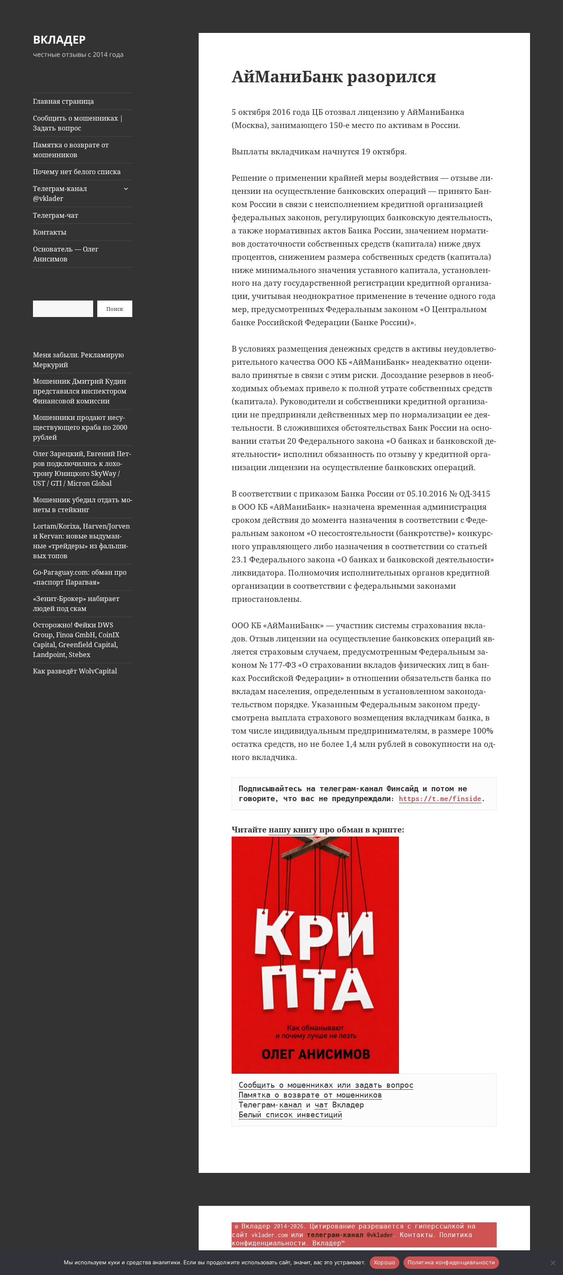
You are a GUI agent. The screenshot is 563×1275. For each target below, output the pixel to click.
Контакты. (418, 1234)
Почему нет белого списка (77, 171)
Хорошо (385, 1262)
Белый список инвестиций (290, 1115)
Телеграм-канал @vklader (60, 193)
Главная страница (63, 101)
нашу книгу (293, 829)
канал (290, 1105)
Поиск (114, 308)
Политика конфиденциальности (451, 1262)
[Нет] (553, 1263)
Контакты (49, 232)
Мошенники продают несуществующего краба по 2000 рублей (80, 427)
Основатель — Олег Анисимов (65, 254)
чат (321, 1105)
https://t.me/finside (440, 799)
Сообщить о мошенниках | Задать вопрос (78, 123)
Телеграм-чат (55, 215)
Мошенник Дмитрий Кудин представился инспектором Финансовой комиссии (80, 391)
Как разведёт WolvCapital (75, 671)
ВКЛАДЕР (59, 39)
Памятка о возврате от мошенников (71, 149)
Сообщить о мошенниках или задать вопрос (326, 1085)
